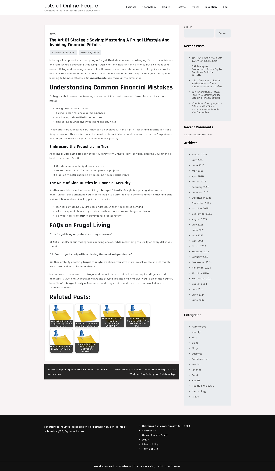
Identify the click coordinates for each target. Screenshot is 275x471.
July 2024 (198, 289)
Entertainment (201, 359)
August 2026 (199, 154)
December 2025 (201, 197)
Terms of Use (150, 449)
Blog (225, 7)
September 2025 (202, 213)
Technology (149, 7)
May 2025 (198, 235)
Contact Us (149, 430)
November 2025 (201, 203)
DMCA (145, 439)
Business (131, 7)
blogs (195, 343)
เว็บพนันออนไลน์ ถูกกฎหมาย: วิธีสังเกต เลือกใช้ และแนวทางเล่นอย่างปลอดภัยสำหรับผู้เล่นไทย (207, 108)
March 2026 (199, 181)
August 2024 (199, 284)
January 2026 (200, 192)
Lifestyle (181, 7)
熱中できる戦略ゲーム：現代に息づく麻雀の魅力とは (207, 59)
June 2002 (198, 300)
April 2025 (198, 240)
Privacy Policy (150, 444)
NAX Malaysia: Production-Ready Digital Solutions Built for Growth (207, 71)
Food (195, 375)
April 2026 (198, 176)
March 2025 (199, 246)
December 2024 (202, 262)
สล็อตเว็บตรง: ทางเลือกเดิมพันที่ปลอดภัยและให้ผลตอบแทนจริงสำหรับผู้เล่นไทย (207, 83)
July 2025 (197, 224)
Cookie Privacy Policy (155, 435)
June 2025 (198, 230)
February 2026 (200, 187)
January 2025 (200, 257)
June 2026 (198, 165)
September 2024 (202, 278)
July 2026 (197, 160)
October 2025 (200, 208)
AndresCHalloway (63, 52)
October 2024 (200, 273)
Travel (195, 7)
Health (166, 7)
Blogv (195, 348)
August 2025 (199, 219)
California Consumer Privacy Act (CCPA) (167, 426)
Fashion (196, 364)
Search (188, 26)
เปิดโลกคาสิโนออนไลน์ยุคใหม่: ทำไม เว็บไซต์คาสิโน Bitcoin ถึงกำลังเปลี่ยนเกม (206, 94)
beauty (196, 332)
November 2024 (201, 267)
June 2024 (198, 294)
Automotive (199, 326)
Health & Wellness (203, 386)
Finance (197, 369)
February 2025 (200, 251)
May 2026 (198, 170)
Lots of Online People (71, 5)
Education (211, 7)
